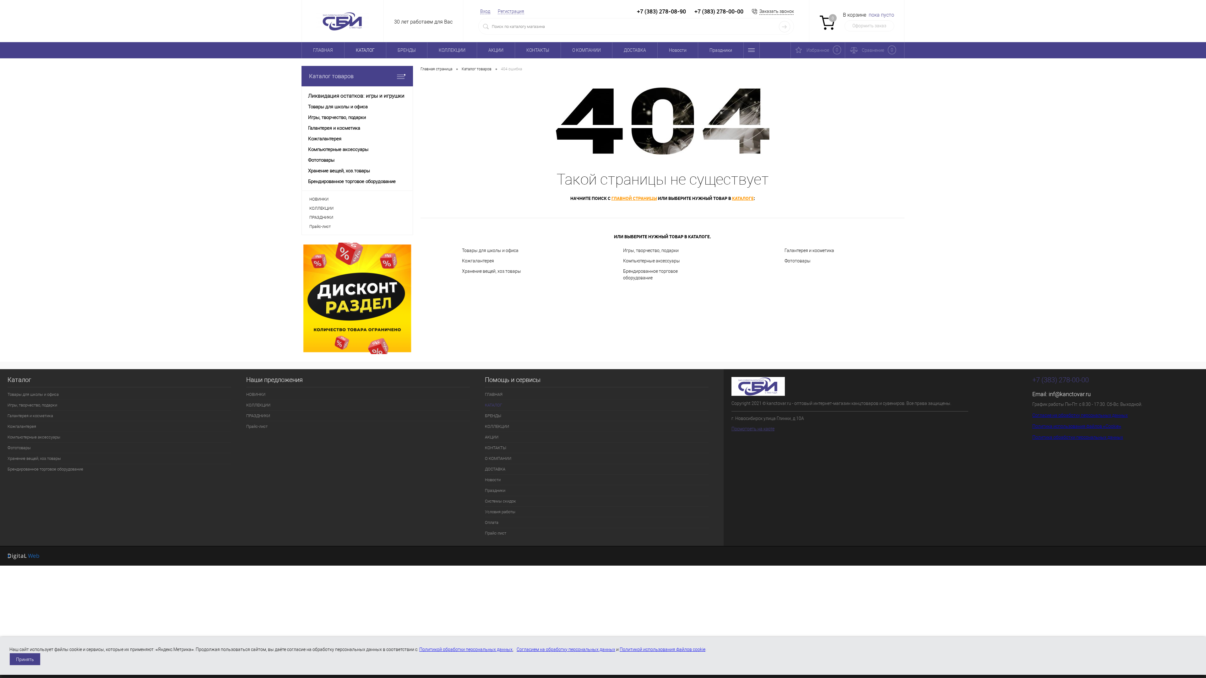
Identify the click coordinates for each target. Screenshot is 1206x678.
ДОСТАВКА (635, 50)
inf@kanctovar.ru (1070, 394)
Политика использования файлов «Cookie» (1076, 426)
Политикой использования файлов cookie (662, 649)
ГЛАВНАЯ (323, 50)
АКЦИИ (495, 50)
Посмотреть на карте (752, 428)
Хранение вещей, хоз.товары (491, 271)
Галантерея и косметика (809, 250)
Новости (678, 50)
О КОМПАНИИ (586, 50)
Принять (25, 659)
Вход (485, 11)
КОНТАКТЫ (537, 50)
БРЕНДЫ (407, 50)
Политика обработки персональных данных (1077, 437)
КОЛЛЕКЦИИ (452, 50)
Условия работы (500, 511)
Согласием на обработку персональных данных (566, 649)
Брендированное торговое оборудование (650, 274)
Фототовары (798, 260)
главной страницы (634, 198)
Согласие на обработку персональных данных (1080, 415)
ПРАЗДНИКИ (321, 217)
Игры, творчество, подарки (651, 250)
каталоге (743, 198)
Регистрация (511, 11)
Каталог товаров (331, 76)
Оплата (491, 522)
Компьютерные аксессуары (651, 260)
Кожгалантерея (478, 260)
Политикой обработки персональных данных (466, 649)
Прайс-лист (320, 226)
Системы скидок (500, 501)
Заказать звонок (776, 11)
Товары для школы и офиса (490, 250)
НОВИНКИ (319, 199)
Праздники (720, 50)
